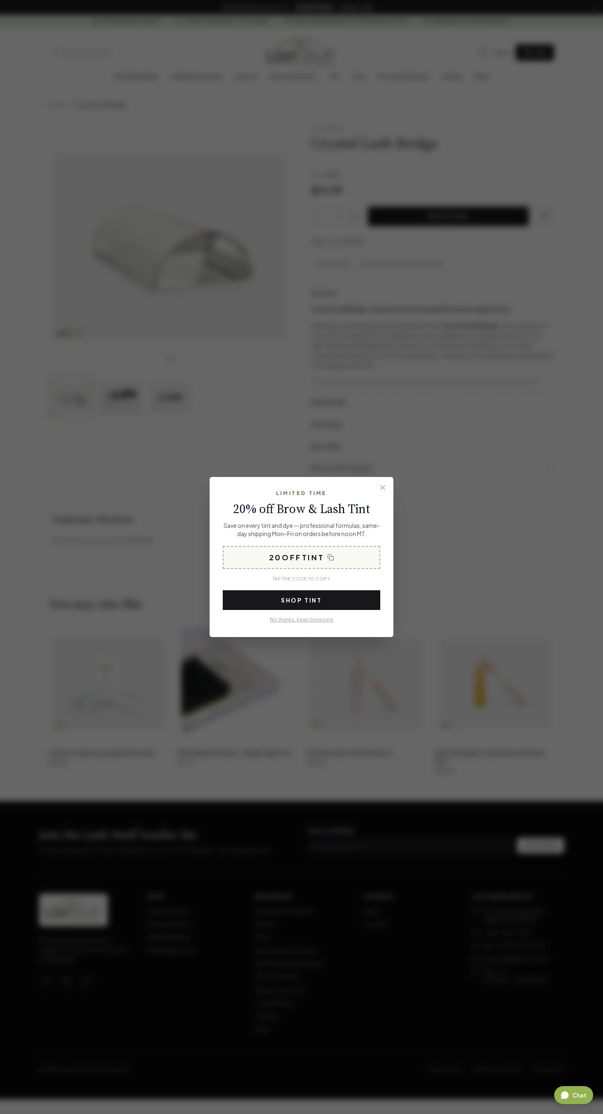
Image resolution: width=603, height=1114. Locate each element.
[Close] (382, 487)
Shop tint (301, 600)
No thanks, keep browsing (301, 620)
